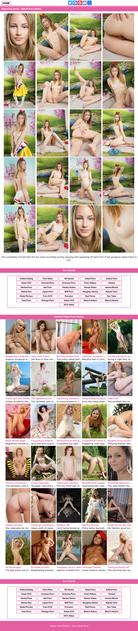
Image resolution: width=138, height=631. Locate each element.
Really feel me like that (119, 525)
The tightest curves (41, 398)
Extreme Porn (69, 283)
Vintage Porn (47, 300)
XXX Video (69, 304)
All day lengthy (13, 567)
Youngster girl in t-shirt (69, 567)
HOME (6, 3)
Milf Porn (69, 291)
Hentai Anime (69, 287)
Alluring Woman (90, 525)
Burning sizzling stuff (68, 356)
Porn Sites (48, 278)
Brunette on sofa (40, 567)
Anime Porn (111, 278)
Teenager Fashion (91, 567)
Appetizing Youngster (68, 398)
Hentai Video (90, 287)
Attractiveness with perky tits (72, 440)
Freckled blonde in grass (120, 356)
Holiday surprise (14, 525)
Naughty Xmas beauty (119, 440)
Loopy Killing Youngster (94, 398)
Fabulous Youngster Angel (96, 356)
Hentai (111, 283)
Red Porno (90, 296)
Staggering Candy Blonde (19, 356)
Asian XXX (26, 283)
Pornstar (69, 296)
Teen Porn (26, 300)
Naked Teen (111, 291)
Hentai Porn (26, 287)
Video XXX (69, 300)
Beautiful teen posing (93, 483)
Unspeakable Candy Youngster (98, 440)
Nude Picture (26, 296)
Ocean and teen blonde (18, 398)
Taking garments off (118, 567)
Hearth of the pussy (16, 483)
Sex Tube (111, 296)
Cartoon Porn (47, 283)
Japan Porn (47, 291)
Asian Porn (90, 278)
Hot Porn (47, 287)
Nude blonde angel (15, 440)
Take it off (113, 398)
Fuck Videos (90, 283)
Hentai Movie (111, 287)
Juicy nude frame (40, 356)
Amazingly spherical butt (121, 483)
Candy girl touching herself (45, 525)
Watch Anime (90, 300)
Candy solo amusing (67, 483)
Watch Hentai (111, 300)
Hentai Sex (26, 291)
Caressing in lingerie (42, 440)
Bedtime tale (63, 525)
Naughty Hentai (90, 291)
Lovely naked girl (40, 483)
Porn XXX (47, 296)
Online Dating (26, 278)
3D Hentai (69, 278)
